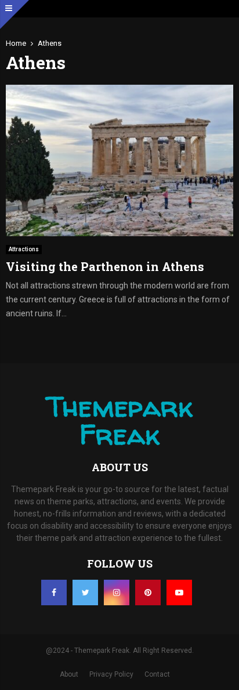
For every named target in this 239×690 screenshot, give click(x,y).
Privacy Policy (111, 674)
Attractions (24, 249)
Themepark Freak (119, 420)
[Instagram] (116, 592)
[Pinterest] (148, 592)
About (69, 674)
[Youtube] (179, 592)
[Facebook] (54, 592)
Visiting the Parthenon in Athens (105, 266)
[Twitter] (85, 592)
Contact (157, 674)
